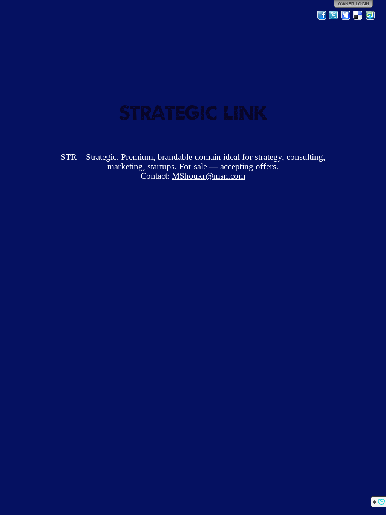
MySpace (346, 15)
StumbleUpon (370, 15)
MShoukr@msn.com (208, 176)
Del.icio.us (358, 15)
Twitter (334, 15)
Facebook (322, 15)
